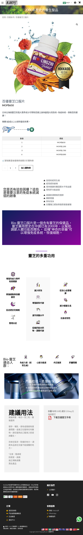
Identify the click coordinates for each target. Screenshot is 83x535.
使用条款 (20, 528)
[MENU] (2, 2)
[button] (72, 3)
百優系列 (10, 17)
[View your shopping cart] (79, 2)
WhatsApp (52, 513)
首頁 (4, 17)
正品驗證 (12, 516)
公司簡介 (52, 490)
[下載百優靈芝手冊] (50, 418)
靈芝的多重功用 (41, 256)
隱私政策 (5, 528)
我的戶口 (12, 520)
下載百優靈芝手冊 (62, 417)
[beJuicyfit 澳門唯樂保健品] (11, 2)
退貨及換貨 (12, 510)
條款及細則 (13, 528)
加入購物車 (26, 168)
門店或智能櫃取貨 (15, 513)
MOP (68, 3)
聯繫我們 (52, 516)
